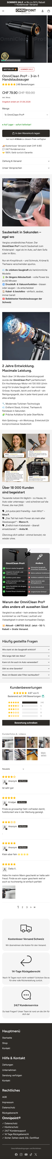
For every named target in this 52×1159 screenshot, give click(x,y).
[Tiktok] (31, 1154)
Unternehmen (9, 1070)
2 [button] (22, 907)
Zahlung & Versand (11, 161)
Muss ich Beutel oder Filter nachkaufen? (20, 675)
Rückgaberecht (10, 1112)
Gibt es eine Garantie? (12, 668)
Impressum (8, 1102)
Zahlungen (7, 1064)
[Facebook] (16, 1154)
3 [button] (27, 907)
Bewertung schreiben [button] (26, 722)
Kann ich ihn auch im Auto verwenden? (20, 662)
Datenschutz (8, 1107)
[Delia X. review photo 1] (9, 892)
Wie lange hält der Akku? (13, 656)
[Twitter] (35, 1154)
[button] (9, 84)
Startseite (7, 1037)
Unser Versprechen (12, 167)
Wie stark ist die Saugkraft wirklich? (19, 649)
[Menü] (3, 11)
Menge (5, 108)
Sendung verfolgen (12, 1075)
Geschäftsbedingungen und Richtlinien (26, 1148)
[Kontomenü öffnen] (43, 11)
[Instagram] (21, 1154)
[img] (9, 776)
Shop (5, 1043)
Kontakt (6, 1048)
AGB (4, 1097)
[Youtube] (26, 1154)
